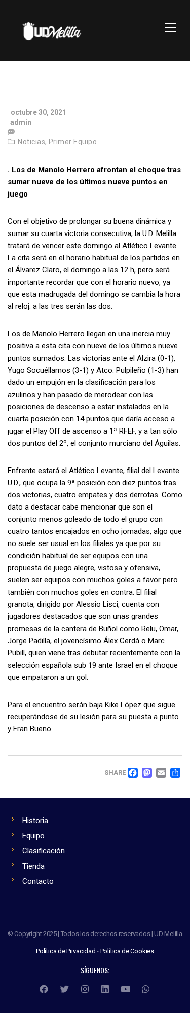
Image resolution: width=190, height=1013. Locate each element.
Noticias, (32, 141)
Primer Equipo (73, 141)
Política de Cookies (127, 951)
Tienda (33, 866)
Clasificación (43, 850)
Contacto (38, 881)
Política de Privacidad (66, 951)
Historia (35, 820)
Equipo (33, 835)
